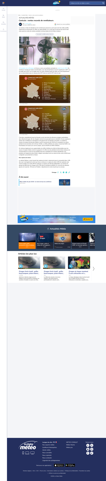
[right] (93, 238)
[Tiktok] (91, 453)
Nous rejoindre (47, 455)
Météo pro (69, 447)
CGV (37, 471)
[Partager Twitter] (61, 172)
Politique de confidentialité (71, 471)
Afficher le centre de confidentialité (57, 473)
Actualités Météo (24, 15)
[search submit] (103, 3)
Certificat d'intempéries (49, 447)
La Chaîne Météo (27, 23)
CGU (34, 471)
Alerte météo (46, 450)
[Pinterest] (87, 453)
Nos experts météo (48, 445)
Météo (19, 15)
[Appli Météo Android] (70, 465)
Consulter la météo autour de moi (45, 34)
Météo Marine (70, 445)
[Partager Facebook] (58, 172)
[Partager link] (69, 172)
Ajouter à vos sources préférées (63, 24)
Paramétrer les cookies (84, 470)
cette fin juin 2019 (62, 68)
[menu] (3, 3)
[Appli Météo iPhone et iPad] (59, 465)
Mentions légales (27, 471)
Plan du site (43, 471)
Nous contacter (47, 458)
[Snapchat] (87, 449)
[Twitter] (91, 445)
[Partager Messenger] (63, 172)
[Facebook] (87, 445)
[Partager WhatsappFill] (66, 172)
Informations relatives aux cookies (55, 471)
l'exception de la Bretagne (27, 68)
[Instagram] (91, 449)
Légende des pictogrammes (51, 460)
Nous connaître (47, 453)
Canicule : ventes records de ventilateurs (36, 15)
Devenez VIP (88, 219)
